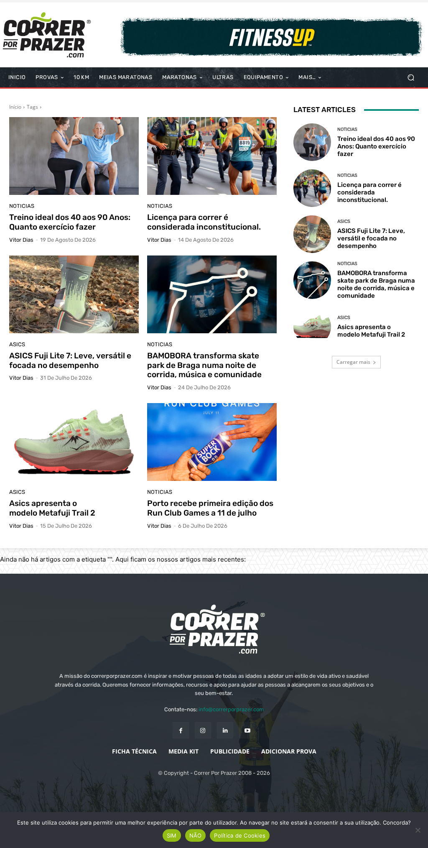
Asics (17, 344)
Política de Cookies (239, 835)
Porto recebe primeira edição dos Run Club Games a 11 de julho (210, 508)
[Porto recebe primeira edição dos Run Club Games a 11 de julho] (212, 442)
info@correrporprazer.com (231, 709)
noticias (21, 206)
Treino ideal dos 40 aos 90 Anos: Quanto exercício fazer (69, 222)
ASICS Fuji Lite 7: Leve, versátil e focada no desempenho (70, 360)
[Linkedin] (225, 730)
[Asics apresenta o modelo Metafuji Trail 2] (74, 442)
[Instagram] (203, 730)
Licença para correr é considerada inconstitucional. (204, 222)
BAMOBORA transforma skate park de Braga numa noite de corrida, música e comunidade (204, 365)
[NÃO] (417, 830)
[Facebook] (181, 730)
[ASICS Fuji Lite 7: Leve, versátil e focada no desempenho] (74, 294)
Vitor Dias (21, 240)
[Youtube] (247, 730)
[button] (410, 77)
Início (15, 106)
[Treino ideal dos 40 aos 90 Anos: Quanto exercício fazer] (74, 156)
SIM (172, 835)
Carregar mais (353, 361)
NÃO (195, 835)
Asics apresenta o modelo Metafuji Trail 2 (52, 508)
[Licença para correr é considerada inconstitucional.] (212, 156)
